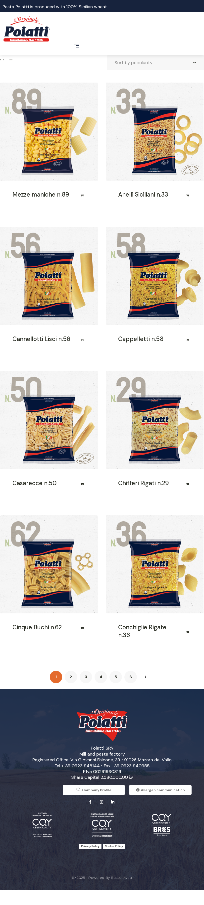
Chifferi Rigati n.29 (143, 483)
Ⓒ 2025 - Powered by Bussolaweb (102, 877)
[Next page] (145, 677)
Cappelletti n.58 (141, 339)
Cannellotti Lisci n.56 (41, 339)
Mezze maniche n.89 (40, 194)
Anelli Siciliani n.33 (143, 194)
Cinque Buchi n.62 (37, 627)
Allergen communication (163, 790)
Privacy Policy (90, 846)
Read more (83, 197)
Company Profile (96, 790)
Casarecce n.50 (34, 483)
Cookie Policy (114, 846)
